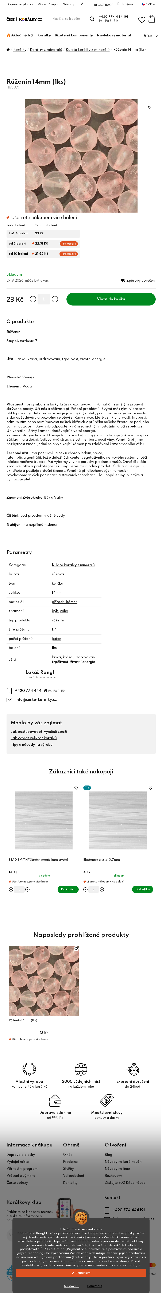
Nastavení (71, 1286)
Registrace (103, 5)
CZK (149, 4)
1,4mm (57, 629)
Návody (68, 4)
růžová (58, 574)
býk (55, 611)
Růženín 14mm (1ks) (23, 1020)
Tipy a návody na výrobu (32, 745)
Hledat (92, 18)
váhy (64, 611)
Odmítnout (94, 1286)
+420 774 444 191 (113, 16)
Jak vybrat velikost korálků (34, 738)
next (152, 853)
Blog (108, 1155)
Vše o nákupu (48, 4)
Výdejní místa (18, 1162)
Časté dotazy (17, 1183)
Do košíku (116, 299)
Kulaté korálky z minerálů (73, 565)
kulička (57, 583)
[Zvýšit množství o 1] (55, 299)
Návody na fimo (117, 1169)
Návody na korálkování (123, 1162)
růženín (58, 620)
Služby (68, 1169)
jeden (56, 639)
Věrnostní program (22, 1169)
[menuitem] (20, 35)
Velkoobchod (73, 1176)
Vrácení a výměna (21, 1176)
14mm (56, 593)
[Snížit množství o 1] (33, 299)
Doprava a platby (21, 1155)
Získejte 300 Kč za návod (125, 1183)
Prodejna (70, 1162)
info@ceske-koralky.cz (36, 700)
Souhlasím (83, 1273)
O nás (67, 1155)
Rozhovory (113, 1176)
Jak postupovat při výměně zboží (39, 732)
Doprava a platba (20, 4)
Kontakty (70, 1183)
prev (10, 853)
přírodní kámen (64, 602)
